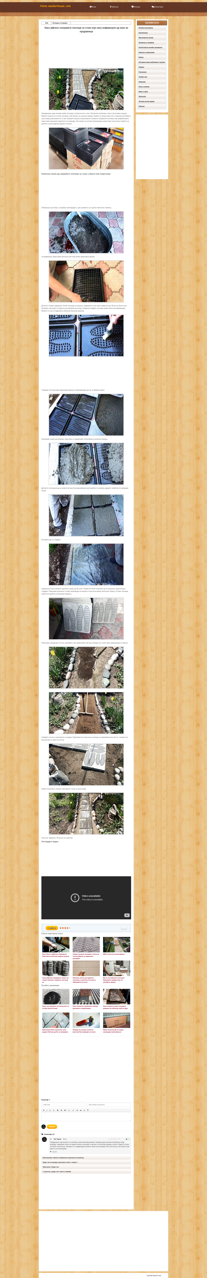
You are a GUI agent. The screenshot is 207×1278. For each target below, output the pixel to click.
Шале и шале (143, 92)
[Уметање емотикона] (69, 1110)
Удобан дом (143, 77)
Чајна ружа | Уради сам (51, 1167)
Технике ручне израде (146, 101)
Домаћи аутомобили (146, 28)
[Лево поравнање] (58, 1110)
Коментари (158, 7)
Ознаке (137, 7)
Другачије (142, 96)
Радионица (142, 72)
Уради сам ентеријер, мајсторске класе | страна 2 (60, 1162)
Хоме (94, 7)
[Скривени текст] (77, 1110)
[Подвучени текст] (50, 1110)
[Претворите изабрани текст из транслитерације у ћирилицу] (84, 1110)
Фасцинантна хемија (146, 38)
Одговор (54, 1151)
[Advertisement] (86, 49)
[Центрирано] (61, 1110)
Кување (141, 67)
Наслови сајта (152, 23)
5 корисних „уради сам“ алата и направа (57, 1172)
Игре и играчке (144, 87)
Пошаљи (52, 1127)
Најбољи (114, 7)
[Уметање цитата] (81, 1110)
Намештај (142, 82)
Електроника (143, 33)
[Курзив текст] (46, 1110)
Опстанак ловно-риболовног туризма (152, 62)
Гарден (141, 57)
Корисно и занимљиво (146, 52)
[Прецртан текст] (54, 1110)
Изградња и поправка (146, 43)
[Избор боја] (73, 1110)
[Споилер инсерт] (88, 1110)
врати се (53, 928)
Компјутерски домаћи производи (150, 47)
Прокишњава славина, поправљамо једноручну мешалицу (63, 1158)
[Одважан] (43, 1110)
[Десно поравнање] (65, 1110)
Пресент (142, 106)
